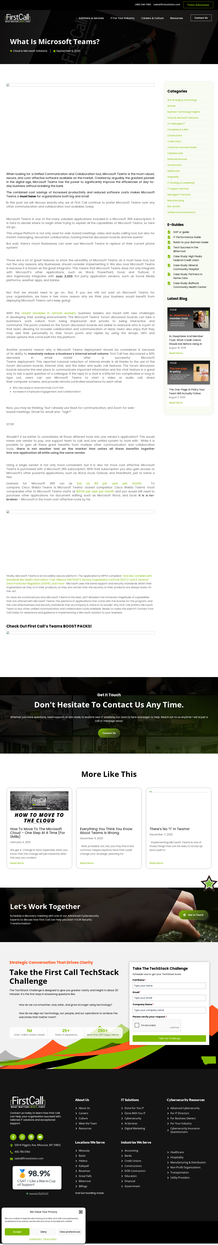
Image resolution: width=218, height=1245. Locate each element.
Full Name (139, 980)
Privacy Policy (49, 1239)
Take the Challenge (169, 1038)
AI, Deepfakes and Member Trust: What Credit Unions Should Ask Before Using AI (186, 340)
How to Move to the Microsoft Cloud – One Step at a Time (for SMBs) (37, 833)
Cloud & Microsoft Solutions (30, 51)
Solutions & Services (91, 18)
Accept (17, 1231)
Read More (176, 353)
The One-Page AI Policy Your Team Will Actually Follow (187, 391)
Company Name (143, 1004)
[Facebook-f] (13, 1137)
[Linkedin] (31, 1137)
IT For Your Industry (123, 18)
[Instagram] (22, 1137)
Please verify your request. (150, 1016)
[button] (80, 1212)
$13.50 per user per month (95, 491)
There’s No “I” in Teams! (170, 829)
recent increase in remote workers (49, 313)
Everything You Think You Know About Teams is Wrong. (106, 831)
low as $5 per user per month (109, 483)
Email (136, 992)
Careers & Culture (152, 18)
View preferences (70, 1231)
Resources (176, 18)
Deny (44, 1231)
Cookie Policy (35, 1239)
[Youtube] (40, 1137)
